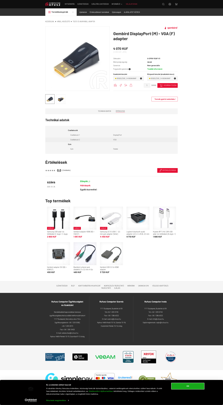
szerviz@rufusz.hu (114, 319)
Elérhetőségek (83, 4)
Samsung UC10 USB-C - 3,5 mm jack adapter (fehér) (110, 233)
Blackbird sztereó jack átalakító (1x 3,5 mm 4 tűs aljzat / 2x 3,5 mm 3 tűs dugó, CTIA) (85, 270)
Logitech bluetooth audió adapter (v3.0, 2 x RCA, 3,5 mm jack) (137, 234)
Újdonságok (116, 12)
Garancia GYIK (143, 286)
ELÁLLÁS (117, 288)
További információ (154, 69)
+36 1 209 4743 (157, 312)
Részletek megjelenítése (56, 400)
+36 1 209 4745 (112, 312)
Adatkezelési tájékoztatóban (101, 391)
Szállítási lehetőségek (100, 4)
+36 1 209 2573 (67, 326)
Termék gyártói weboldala (164, 99)
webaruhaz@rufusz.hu (70, 333)
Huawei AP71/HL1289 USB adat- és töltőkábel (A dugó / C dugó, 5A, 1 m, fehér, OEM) (164, 234)
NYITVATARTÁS (70, 4)
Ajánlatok (83, 12)
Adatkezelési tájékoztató (114, 286)
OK (188, 386)
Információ (116, 4)
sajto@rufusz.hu (162, 323)
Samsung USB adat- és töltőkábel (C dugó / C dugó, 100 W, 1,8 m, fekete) (57, 234)
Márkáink (131, 286)
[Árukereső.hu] (125, 378)
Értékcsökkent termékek (99, 12)
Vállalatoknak (131, 4)
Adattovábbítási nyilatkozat (89, 286)
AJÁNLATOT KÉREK (132, 12)
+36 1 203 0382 (74, 323)
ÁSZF (73, 286)
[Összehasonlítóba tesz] (115, 85)
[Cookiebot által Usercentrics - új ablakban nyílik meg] (31, 400)
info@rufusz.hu (158, 319)
